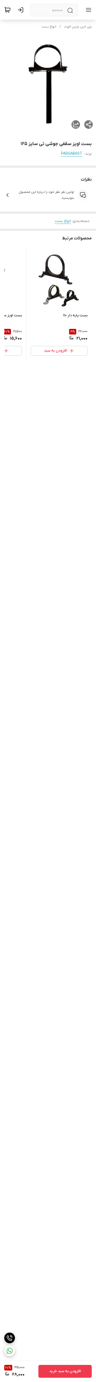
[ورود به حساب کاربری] (21, 9)
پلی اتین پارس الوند (78, 27)
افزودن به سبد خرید (65, 1371)
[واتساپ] (9, 1350)
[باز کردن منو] (87, 10)
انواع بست (49, 27)
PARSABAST (71, 153)
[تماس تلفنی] (9, 1338)
